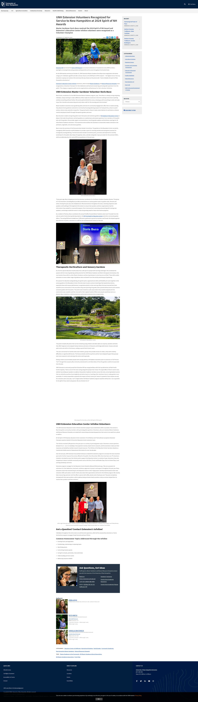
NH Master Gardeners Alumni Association (91, 654)
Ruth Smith (73, 615)
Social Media (70, 681)
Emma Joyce (73, 600)
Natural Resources (71, 10)
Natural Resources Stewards (109, 83)
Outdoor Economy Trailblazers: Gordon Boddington (129, 41)
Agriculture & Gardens (22, 10)
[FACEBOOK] (110, 37)
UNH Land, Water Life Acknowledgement (13, 688)
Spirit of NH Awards (77, 68)
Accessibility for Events (9, 677)
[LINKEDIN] (112, 37)
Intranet (5, 681)
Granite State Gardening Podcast (109, 584)
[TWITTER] (115, 37)
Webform (81, 576)
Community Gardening (107, 648)
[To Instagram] (154, 681)
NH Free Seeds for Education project (93, 216)
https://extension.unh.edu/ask (87, 579)
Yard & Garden (97, 648)
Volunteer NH (59, 68)
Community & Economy (36, 10)
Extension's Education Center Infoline (66, 83)
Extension (4, 11)
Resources (69, 670)
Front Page (77, 657)
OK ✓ (99, 699)
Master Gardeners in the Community (69, 654)
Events (80, 10)
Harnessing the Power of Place (130, 23)
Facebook (103, 576)
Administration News (130, 56)
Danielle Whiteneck (76, 631)
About (86, 10)
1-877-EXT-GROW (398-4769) (87, 581)
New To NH (127, 85)
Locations (69, 673)
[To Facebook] (137, 681)
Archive (126, 98)
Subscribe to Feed (130, 110)
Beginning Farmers (129, 62)
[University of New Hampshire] (10, 4)
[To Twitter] (141, 681)
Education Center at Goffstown (72, 648)
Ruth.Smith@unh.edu (73, 618)
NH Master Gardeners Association (65, 657)
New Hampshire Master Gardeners (65, 651)
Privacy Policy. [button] (138, 695)
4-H (12, 10)
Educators (47, 10)
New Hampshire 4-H (129, 82)
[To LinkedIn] (146, 681)
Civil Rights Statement (8, 673)
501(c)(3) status (7, 670)
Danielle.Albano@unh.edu (74, 634)
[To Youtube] (150, 681)
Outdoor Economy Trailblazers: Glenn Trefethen (129, 31)
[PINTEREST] (117, 37)
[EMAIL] (107, 37)
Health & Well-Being (58, 10)
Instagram (109, 576)
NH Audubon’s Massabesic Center (110, 116)
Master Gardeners (95, 83)
